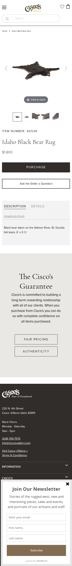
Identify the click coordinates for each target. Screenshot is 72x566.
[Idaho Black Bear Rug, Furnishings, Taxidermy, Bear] (17, 117)
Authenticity (36, 351)
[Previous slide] (6, 68)
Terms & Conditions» (14, 455)
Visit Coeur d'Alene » (15, 451)
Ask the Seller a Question (36, 183)
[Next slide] (66, 68)
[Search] (7, 18)
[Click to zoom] (36, 70)
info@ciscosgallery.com (16, 443)
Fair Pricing (36, 339)
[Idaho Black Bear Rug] (26, 117)
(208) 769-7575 (11, 439)
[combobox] (36, 18)
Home (4, 31)
